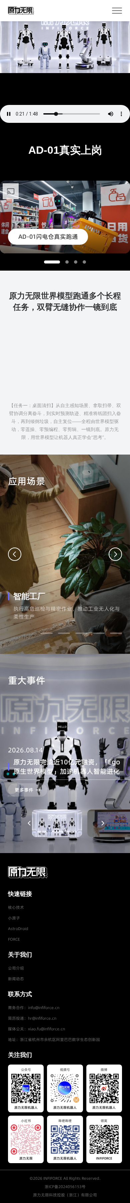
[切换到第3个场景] (81, 633)
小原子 (14, 918)
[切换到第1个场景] (47, 633)
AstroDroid (18, 928)
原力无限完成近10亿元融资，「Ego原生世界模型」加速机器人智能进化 (66, 766)
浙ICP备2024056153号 (65, 1186)
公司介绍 (16, 968)
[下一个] (115, 554)
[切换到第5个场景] (116, 633)
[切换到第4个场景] (99, 633)
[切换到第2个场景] (64, 633)
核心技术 (16, 907)
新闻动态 (16, 979)
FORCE (14, 939)
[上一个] (14, 554)
